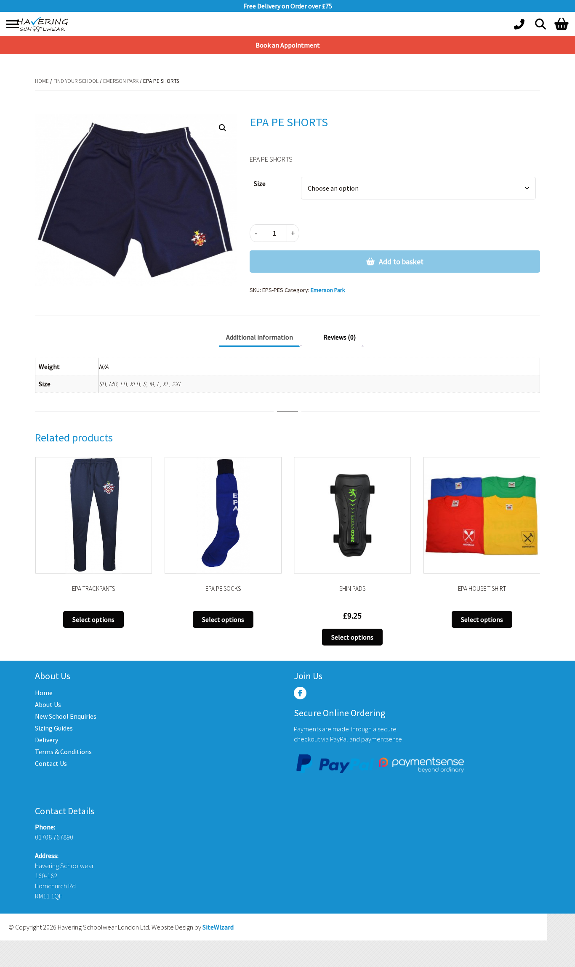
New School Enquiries (65, 716)
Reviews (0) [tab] (339, 337)
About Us (48, 704)
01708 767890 (54, 837)
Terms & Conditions (63, 751)
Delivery (46, 740)
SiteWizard (218, 927)
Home (42, 81)
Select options (93, 619)
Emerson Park (120, 81)
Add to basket (401, 261)
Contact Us (51, 763)
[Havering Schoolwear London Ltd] (44, 24)
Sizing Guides (54, 728)
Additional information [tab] (259, 337)
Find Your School (75, 81)
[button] (222, 127)
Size (260, 183)
